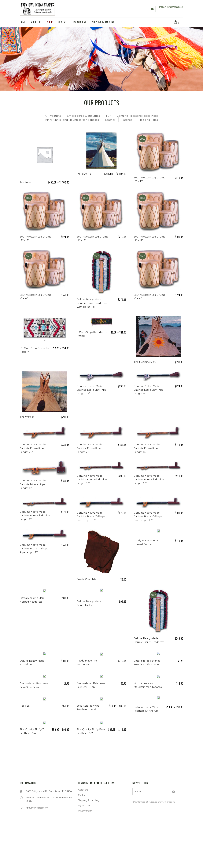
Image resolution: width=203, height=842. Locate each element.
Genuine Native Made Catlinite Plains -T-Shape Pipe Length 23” (148, 516)
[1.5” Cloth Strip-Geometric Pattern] (44, 329)
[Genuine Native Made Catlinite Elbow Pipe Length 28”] (44, 432)
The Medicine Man (145, 362)
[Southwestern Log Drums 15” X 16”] (44, 212)
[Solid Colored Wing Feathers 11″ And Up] (101, 699)
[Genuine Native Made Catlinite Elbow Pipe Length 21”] (101, 432)
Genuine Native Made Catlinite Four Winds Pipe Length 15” (35, 515)
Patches (127, 119)
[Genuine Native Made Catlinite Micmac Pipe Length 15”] (44, 468)
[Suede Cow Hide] (101, 551)
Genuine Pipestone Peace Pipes (137, 115)
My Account (84, 805)
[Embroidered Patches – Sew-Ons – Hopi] (101, 676)
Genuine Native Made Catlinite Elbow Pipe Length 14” (147, 448)
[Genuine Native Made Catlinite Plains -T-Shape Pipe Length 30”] (101, 502)
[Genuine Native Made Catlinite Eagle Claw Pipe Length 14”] (158, 376)
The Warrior (27, 416)
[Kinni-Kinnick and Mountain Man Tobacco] (158, 676)
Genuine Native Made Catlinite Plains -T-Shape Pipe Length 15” (34, 548)
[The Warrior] (44, 391)
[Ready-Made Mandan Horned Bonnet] (158, 532)
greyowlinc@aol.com (37, 807)
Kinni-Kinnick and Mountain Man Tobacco (72, 119)
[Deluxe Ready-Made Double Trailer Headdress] (158, 611)
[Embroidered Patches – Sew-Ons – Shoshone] (158, 654)
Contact (82, 795)
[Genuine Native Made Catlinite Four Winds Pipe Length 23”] (158, 466)
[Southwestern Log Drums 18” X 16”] (158, 152)
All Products (53, 115)
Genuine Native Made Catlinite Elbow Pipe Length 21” (90, 448)
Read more (173, 177)
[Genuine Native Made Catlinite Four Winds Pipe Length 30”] (101, 466)
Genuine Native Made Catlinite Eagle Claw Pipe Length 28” (91, 390)
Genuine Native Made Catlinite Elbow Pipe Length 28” (33, 448)
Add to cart (171, 362)
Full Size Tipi (84, 173)
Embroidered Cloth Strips (83, 115)
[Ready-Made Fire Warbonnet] (101, 654)
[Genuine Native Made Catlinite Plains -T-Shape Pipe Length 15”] (44, 534)
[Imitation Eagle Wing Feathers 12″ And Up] (158, 699)
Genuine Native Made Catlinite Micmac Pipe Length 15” (33, 484)
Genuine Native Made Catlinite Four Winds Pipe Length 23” (149, 479)
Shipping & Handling (88, 800)
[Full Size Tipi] (101, 150)
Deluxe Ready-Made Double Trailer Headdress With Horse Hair (92, 303)
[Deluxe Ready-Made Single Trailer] (101, 592)
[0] (175, 22)
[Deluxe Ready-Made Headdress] (44, 654)
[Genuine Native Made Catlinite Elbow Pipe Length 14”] (158, 432)
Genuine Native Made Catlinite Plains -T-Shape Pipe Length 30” (91, 516)
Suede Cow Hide (86, 579)
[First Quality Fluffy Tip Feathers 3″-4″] (44, 722)
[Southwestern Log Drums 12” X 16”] (101, 212)
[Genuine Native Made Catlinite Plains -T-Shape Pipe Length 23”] (158, 502)
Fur (108, 115)
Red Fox (25, 705)
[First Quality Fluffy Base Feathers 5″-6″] (101, 722)
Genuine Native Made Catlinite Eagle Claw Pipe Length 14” (148, 390)
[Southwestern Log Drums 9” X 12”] (158, 270)
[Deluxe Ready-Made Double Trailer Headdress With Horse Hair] (101, 272)
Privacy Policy (85, 810)
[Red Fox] (44, 699)
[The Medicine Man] (158, 336)
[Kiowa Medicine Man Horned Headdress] (44, 591)
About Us (83, 790)
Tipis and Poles (148, 119)
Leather (110, 119)
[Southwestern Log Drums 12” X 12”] (158, 212)
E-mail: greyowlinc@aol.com (170, 7)
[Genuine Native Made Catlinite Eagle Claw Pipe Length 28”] (101, 376)
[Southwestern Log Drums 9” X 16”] (44, 270)
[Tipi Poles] (44, 154)
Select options (55, 182)
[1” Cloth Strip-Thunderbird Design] (101, 321)
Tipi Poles (25, 182)
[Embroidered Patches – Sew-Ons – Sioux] (44, 676)
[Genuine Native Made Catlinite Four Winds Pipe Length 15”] (44, 502)
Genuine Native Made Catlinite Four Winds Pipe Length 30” (92, 479)
